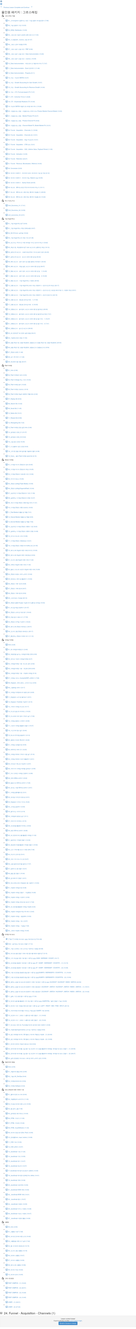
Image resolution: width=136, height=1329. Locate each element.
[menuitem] (1, 5)
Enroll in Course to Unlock (68, 1323)
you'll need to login (76, 1321)
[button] (1, 2)
